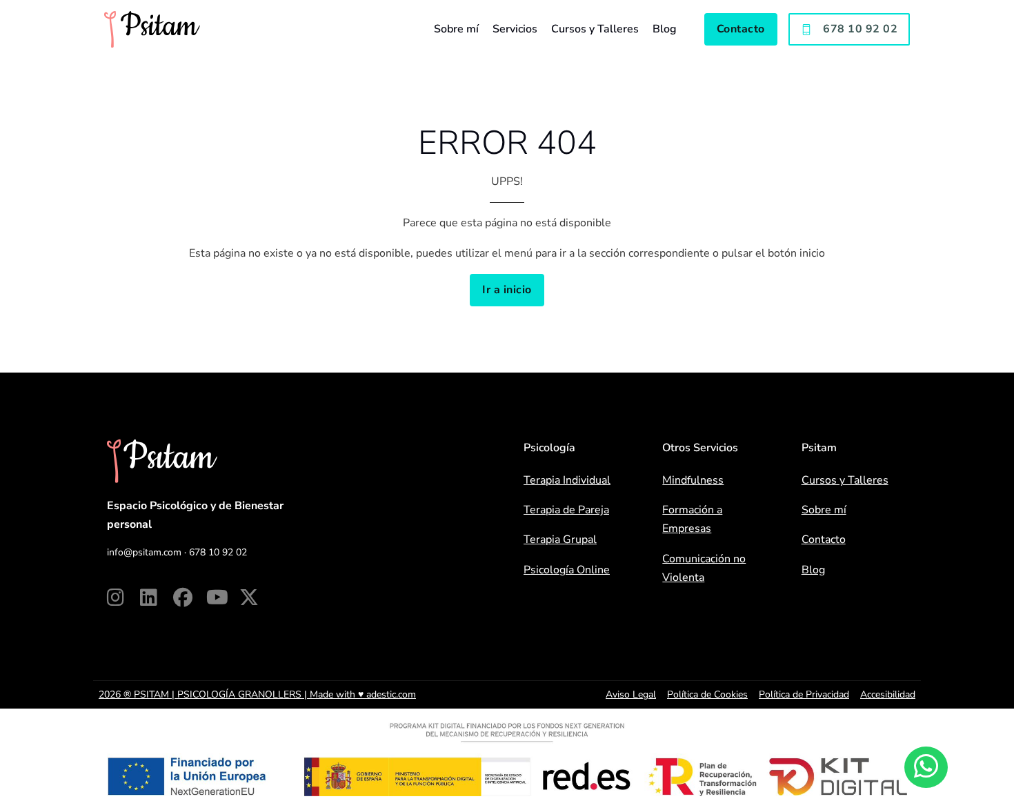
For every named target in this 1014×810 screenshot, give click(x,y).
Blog (665, 29)
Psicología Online (567, 569)
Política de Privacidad (804, 694)
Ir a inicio (507, 289)
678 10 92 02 (860, 29)
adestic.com (391, 694)
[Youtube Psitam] (222, 597)
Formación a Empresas (692, 519)
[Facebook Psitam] (189, 597)
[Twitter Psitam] (255, 597)
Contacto (741, 29)
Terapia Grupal (560, 539)
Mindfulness (693, 480)
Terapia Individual (567, 480)
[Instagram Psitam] (123, 597)
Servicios (515, 29)
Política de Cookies (707, 694)
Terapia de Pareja (566, 509)
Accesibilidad (887, 694)
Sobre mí (456, 29)
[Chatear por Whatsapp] (926, 767)
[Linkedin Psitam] (156, 597)
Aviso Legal (631, 694)
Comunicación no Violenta (704, 568)
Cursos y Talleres (595, 29)
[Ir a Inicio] (152, 29)
